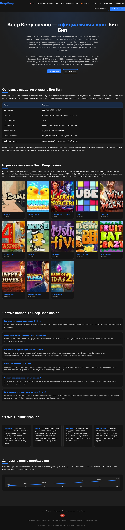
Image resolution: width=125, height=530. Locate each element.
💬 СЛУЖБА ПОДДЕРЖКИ (69, 3)
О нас (42, 511)
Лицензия (49, 511)
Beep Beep (7, 3)
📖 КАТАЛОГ (108, 3)
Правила (57, 511)
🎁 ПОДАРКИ (85, 3)
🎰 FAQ (32, 3)
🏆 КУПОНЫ (97, 3)
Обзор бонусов (70, 71)
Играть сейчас (54, 71)
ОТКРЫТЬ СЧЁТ (117, 8)
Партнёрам (81, 511)
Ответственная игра (68, 511)
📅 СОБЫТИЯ (120, 3)
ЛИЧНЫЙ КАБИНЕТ (100, 8)
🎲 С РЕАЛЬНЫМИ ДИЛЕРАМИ (48, 3)
